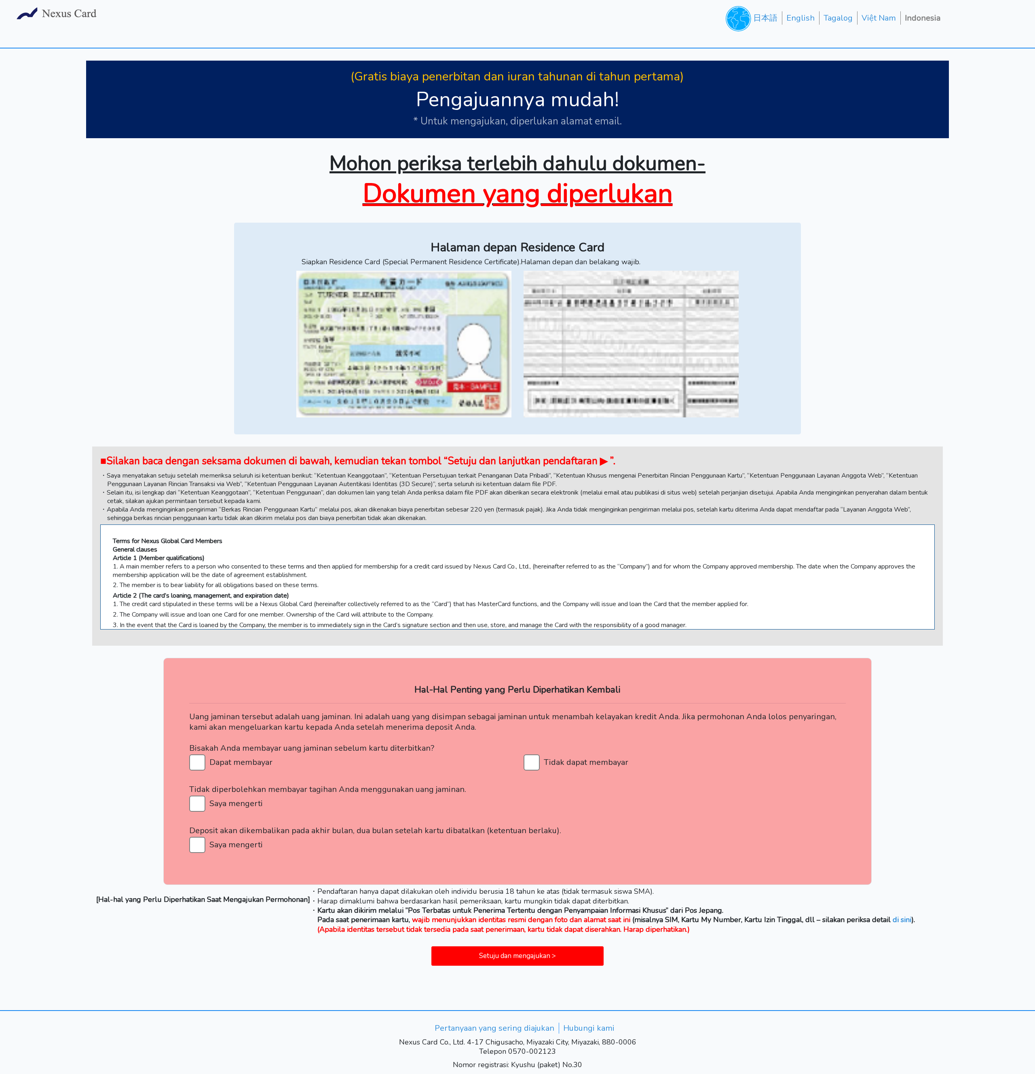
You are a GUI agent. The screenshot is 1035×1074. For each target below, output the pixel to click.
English (800, 18)
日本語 (765, 18)
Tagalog (838, 18)
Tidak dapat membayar (586, 762)
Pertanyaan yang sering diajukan (494, 1028)
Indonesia (922, 18)
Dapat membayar (240, 762)
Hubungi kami (589, 1028)
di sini (902, 919)
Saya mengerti (236, 803)
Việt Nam (879, 18)
